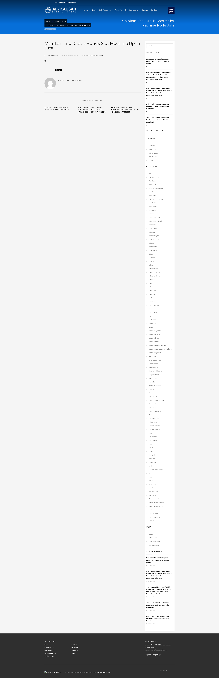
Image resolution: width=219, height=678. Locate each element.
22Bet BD (152, 258)
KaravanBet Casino (155, 371)
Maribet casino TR (155, 386)
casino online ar (154, 338)
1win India (152, 195)
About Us (74, 645)
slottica (151, 481)
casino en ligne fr (154, 331)
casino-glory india (155, 353)
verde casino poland (156, 506)
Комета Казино (154, 517)
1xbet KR (152, 232)
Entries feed (153, 538)
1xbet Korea (153, 228)
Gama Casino (153, 364)
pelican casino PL (154, 429)
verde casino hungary (156, 502)
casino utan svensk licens (157, 345)
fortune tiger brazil (155, 360)
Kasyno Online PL (155, 375)
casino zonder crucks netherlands (160, 349)
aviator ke (152, 283)
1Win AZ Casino (154, 177)
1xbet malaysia (154, 236)
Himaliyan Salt (49, 648)
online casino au (154, 418)
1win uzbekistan (154, 206)
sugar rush (152, 484)
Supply (73, 653)
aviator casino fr (154, 276)
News (151, 415)
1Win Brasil (152, 181)
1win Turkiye (153, 203)
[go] (170, 46)
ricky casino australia (156, 470)
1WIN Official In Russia (156, 199)
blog (150, 316)
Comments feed (154, 541)
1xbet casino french (155, 221)
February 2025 (153, 153)
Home (46, 645)
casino (151, 327)
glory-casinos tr (154, 367)
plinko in (151, 451)
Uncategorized (97, 55)
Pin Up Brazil (153, 437)
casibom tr (152, 323)
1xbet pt (151, 243)
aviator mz (152, 287)
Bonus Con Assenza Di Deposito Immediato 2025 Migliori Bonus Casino (157, 61)
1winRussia (152, 210)
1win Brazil (152, 185)
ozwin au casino (154, 426)
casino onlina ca (154, 334)
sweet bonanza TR (155, 491)
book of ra (152, 320)
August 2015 (153, 160)
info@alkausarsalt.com (68, 2)
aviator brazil (153, 269)
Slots (150, 477)
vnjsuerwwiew (52, 55)
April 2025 (152, 146)
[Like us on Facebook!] (169, 670)
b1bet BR (152, 294)
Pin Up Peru (153, 440)
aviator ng (152, 290)
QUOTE (171, 10)
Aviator (151, 265)
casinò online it (154, 342)
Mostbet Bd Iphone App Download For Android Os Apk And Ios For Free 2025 (125, 109)
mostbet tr (152, 407)
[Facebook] (46, 2)
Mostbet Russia (154, 404)
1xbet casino (153, 214)
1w (150, 174)
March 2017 (152, 157)
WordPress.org (154, 545)
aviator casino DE (155, 272)
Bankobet (152, 298)
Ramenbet (152, 462)
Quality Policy (49, 656)
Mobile (151, 393)
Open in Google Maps (153, 655)
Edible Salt (74, 648)
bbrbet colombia (154, 305)
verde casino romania (156, 510)
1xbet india (152, 225)
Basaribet (152, 301)
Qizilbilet (152, 459)
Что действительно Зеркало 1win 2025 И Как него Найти (57, 108)
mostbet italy (153, 396)
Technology (153, 495)
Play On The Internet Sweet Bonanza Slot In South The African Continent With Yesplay (92, 109)
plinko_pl (152, 455)
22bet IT (151, 261)
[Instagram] (49, 2)
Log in (151, 534)
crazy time (152, 356)
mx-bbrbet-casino (155, 411)
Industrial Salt (49, 650)
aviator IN (152, 280)
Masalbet (152, 389)
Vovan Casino (153, 513)
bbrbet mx (152, 309)
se (149, 473)
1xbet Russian (153, 250)
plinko (151, 448)
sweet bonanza (154, 488)
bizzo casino (153, 312)
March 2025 (152, 149)
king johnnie (153, 378)
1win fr (151, 192)
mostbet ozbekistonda (156, 400)
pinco (150, 444)
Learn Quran (153, 382)
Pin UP (151, 433)
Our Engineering (50, 653)
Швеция (152, 521)
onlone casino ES (154, 422)
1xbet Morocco (154, 239)
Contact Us (74, 650)
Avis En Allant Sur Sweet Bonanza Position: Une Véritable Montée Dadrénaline (158, 106)
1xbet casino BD (154, 217)
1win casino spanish (156, 188)
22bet (151, 254)
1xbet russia (153, 247)
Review (151, 466)
